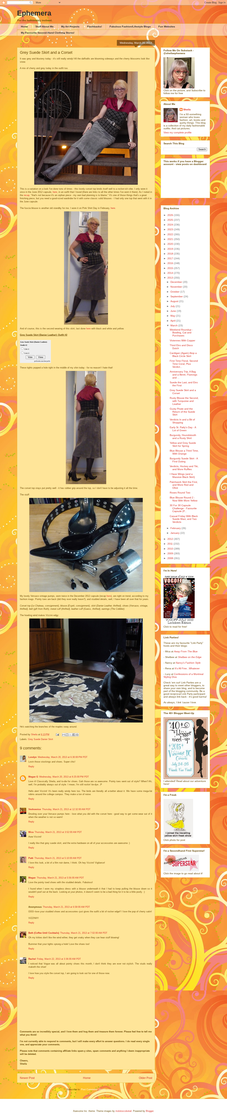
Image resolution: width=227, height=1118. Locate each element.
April (173, 320)
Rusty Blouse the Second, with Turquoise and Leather (184, 401)
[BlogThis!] (67, 734)
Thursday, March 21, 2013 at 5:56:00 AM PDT (60, 877)
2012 (170, 539)
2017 (170, 258)
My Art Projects (70, 26)
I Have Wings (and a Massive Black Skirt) (182, 475)
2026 (170, 215)
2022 (170, 234)
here (55, 192)
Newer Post (27, 1077)
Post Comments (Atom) (93, 1089)
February (175, 528)
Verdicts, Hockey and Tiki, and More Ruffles (184, 468)
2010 (170, 548)
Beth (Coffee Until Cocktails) (43, 933)
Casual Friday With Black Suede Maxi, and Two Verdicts (184, 519)
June (173, 311)
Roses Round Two (180, 492)
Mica (31, 832)
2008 (170, 558)
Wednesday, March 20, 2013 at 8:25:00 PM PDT (64, 776)
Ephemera (34, 13)
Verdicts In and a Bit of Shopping (182, 421)
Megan (32, 877)
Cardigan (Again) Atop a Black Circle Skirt (183, 354)
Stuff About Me (44, 26)
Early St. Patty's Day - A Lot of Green (183, 429)
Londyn (32, 757)
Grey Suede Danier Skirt (40, 739)
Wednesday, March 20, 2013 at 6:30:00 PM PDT (62, 757)
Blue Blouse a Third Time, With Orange (184, 452)
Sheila (187, 109)
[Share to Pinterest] (77, 734)
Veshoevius (34, 809)
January (175, 532)
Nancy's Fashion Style (188, 662)
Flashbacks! (94, 26)
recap (26, 195)
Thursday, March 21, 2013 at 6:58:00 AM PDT (66, 907)
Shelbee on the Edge (189, 657)
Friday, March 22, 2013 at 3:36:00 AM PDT (59, 959)
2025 (170, 219)
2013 (170, 277)
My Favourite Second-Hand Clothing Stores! (47, 32)
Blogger (149, 1111)
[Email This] (63, 734)
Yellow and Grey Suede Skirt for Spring (183, 444)
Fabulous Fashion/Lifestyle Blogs (130, 26)
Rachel (32, 959)
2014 (170, 272)
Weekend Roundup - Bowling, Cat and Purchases (181, 332)
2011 (170, 543)
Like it (26, 349)
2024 (170, 224)
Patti (30, 858)
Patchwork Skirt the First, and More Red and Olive (184, 485)
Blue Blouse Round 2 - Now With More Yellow (183, 499)
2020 (170, 243)
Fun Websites (166, 26)
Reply (31, 766)
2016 (170, 263)
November (176, 286)
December (176, 282)
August (174, 301)
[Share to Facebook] (74, 734)
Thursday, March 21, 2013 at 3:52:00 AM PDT (58, 832)
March (174, 325)
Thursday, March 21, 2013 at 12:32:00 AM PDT (66, 809)
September (177, 296)
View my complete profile (178, 132)
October (175, 291)
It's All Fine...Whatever (187, 668)
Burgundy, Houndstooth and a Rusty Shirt (183, 437)
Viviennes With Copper (182, 340)
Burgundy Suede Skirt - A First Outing (184, 460)
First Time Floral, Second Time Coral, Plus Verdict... (184, 363)
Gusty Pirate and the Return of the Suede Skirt (182, 411)
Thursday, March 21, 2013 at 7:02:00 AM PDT (83, 933)
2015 (170, 268)
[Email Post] (57, 734)
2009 (170, 553)
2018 (170, 253)
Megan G (33, 776)
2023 (170, 229)
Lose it (26, 353)
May (173, 315)
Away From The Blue (186, 651)
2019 (170, 248)
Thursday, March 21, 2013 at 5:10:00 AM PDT (58, 858)
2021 (170, 239)
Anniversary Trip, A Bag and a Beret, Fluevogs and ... (183, 374)
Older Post (145, 1077)
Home (24, 26)
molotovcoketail (123, 1111)
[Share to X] (70, 734)
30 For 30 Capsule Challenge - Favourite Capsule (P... (183, 508)
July (173, 306)
